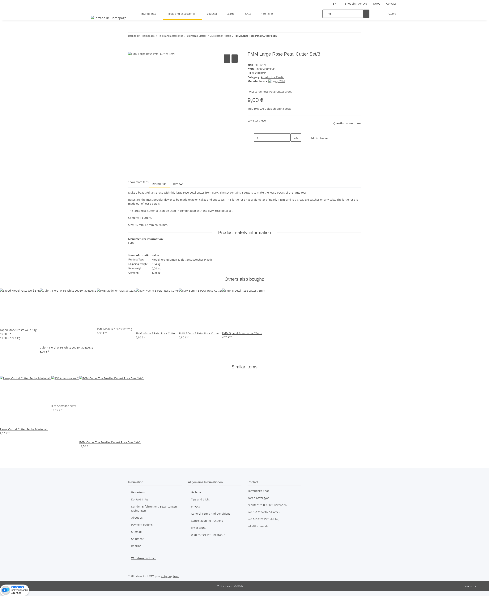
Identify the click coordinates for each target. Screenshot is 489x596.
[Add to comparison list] (227, 58)
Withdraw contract (143, 558)
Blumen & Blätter (178, 259)
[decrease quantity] (251, 137)
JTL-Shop (481, 586)
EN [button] (335, 3)
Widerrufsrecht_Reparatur (208, 535)
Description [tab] (159, 184)
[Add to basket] (131, 49)
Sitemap (136, 532)
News (376, 3)
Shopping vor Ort (356, 3)
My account (198, 528)
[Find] (366, 14)
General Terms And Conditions (210, 513)
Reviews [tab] (178, 184)
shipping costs (282, 108)
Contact (391, 3)
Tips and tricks (200, 499)
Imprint (136, 546)
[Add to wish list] (235, 58)
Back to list (134, 35)
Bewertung (138, 492)
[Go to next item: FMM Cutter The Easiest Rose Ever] (287, 36)
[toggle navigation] (95, 10)
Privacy (195, 506)
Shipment (137, 539)
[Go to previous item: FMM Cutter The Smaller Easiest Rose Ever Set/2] (280, 36)
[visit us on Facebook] (131, 564)
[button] (375, 13)
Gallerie (196, 492)
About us (137, 517)
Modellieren (159, 259)
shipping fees (170, 576)
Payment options (142, 524)
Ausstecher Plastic (272, 77)
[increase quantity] (294, 146)
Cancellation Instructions (207, 520)
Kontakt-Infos (139, 499)
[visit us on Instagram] (131, 569)
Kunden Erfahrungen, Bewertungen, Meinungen (154, 508)
